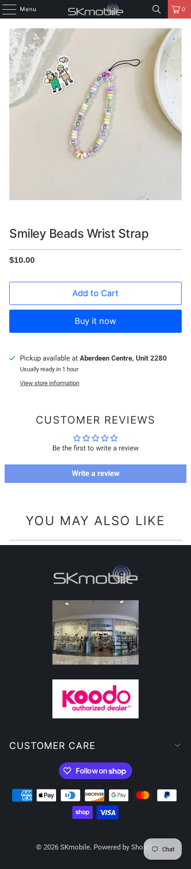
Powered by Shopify (124, 847)
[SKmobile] (95, 9)
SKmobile (75, 847)
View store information (49, 383)
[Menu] (4, 9)
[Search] (157, 9)
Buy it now (95, 321)
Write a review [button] (96, 473)
